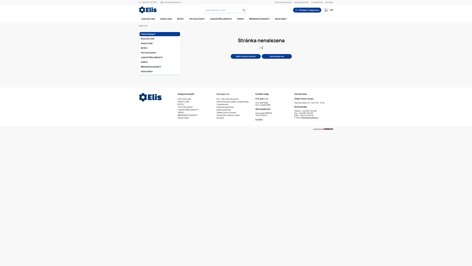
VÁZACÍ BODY (281, 19)
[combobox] (225, 10)
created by (318, 129)
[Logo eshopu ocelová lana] (150, 101)
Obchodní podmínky (283, 2)
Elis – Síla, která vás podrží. (228, 99)
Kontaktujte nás (277, 56)
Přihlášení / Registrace (308, 10)
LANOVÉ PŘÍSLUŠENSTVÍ (221, 19)
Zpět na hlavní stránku (246, 56)
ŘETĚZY (180, 19)
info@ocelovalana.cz (173, 2)
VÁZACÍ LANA (166, 19)
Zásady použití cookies (226, 112)
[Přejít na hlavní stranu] (148, 12)
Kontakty (329, 2)
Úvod (141, 26)
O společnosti (317, 2)
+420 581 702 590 (148, 2)
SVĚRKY (240, 19)
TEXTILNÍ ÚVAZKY (197, 19)
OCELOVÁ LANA (148, 19)
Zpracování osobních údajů (228, 115)
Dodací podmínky (301, 2)
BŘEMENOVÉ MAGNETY (259, 19)
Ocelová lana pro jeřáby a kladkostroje (233, 101)
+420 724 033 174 (306, 115)
